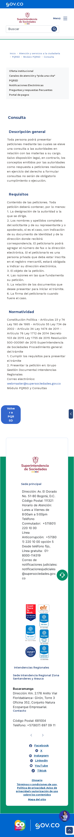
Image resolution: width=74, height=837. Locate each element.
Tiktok (41, 770)
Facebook (41, 745)
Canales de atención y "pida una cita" (32, 75)
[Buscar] (54, 29)
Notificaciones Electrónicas (26, 85)
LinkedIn (41, 760)
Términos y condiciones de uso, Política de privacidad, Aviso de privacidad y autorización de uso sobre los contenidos (37, 789)
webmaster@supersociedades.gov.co (34, 383)
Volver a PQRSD (11, 414)
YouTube (41, 765)
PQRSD (13, 80)
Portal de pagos (19, 94)
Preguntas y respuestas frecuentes (30, 90)
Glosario (37, 780)
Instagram (41, 755)
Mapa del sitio (37, 799)
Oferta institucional (21, 71)
